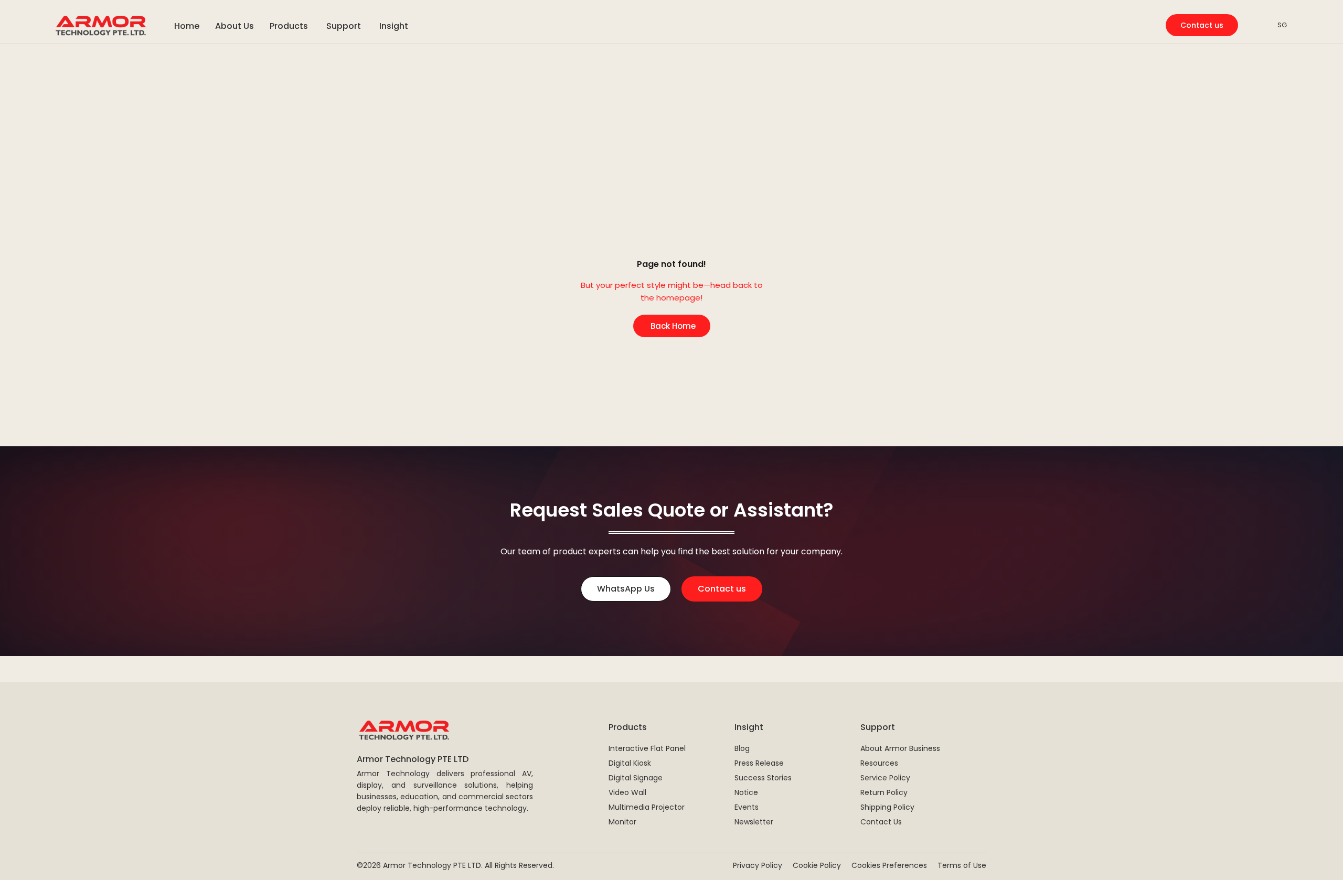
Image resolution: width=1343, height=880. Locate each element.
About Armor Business (900, 748)
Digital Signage (636, 777)
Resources (879, 763)
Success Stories (763, 777)
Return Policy (884, 792)
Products (628, 727)
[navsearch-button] (1256, 25)
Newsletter (753, 822)
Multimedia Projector (647, 807)
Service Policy (885, 777)
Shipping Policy (887, 807)
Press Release (759, 763)
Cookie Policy (817, 865)
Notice (746, 792)
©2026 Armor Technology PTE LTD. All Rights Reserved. (455, 865)
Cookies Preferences (889, 865)
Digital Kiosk (630, 763)
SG (1282, 25)
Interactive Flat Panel (647, 748)
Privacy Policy (757, 865)
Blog (742, 748)
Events (746, 807)
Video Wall (627, 792)
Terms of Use (961, 865)
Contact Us (881, 822)
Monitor (622, 822)
